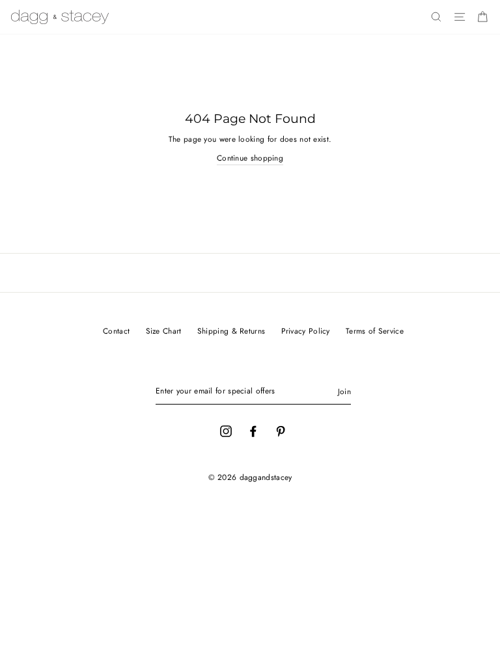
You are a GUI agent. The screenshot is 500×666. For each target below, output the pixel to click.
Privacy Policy (305, 330)
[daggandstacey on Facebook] (253, 430)
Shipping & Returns (231, 330)
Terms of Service (375, 330)
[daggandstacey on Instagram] (226, 430)
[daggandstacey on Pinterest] (280, 430)
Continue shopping (250, 157)
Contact (116, 330)
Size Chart (164, 330)
